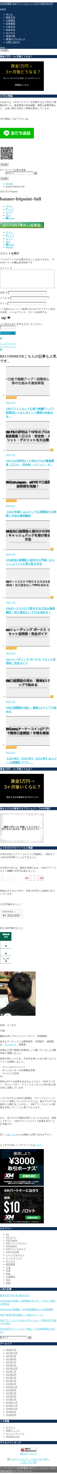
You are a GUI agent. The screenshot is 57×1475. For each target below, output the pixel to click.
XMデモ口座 (12, 1252)
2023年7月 (11, 1371)
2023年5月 (11, 1377)
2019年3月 (11, 1393)
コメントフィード (15, 1433)
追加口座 (10, 36)
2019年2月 (11, 1396)
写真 (8, 1270)
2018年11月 (12, 1405)
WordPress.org (12, 1436)
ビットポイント (14, 1258)
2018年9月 (11, 1412)
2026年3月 (11, 1350)
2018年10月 (12, 1408)
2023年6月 (11, 1374)
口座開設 (10, 20)
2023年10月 (12, 1368)
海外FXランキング (28, 1454)
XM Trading (11, 1240)
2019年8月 (11, 1390)
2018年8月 (11, 1415)
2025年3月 (11, 1365)
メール (5, 298)
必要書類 (10, 23)
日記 (8, 1280)
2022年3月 (11, 1381)
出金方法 (10, 29)
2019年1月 (11, 1399)
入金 (8, 1267)
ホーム (9, 14)
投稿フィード (13, 1430)
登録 (8, 1283)
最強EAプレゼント (15, 39)
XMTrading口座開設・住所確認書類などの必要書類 (26, 1309)
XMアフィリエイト (16, 1249)
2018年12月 (12, 1402)
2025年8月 (11, 1359)
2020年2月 (11, 1384)
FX (7, 1234)
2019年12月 (12, 1387)
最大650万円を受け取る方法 (14, 1295)
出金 (8, 1273)
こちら (12, 1134)
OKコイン (11, 1237)
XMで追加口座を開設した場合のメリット (22, 1315)
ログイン (10, 1427)
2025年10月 (12, 1353)
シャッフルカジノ (15, 1255)
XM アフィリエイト (16, 1243)
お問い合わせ (13, 42)
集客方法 (10, 17)
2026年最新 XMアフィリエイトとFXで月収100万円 (26, 4)
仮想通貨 (10, 1264)
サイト (3, 303)
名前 (4, 292)
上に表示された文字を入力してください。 (22, 324)
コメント (6, 268)
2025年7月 (11, 1362)
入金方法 (10, 26)
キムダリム (10, 1044)
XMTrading (11, 1246)
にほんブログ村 (28, 1462)
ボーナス (10, 33)
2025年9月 (11, 1356)
